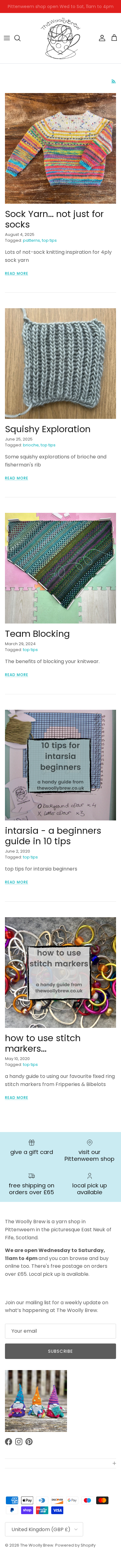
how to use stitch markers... (43, 1043)
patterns (31, 240)
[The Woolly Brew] (60, 38)
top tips (49, 240)
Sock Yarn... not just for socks (54, 219)
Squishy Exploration (48, 429)
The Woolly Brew (36, 1545)
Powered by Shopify (75, 1545)
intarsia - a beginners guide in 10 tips (53, 836)
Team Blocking (37, 634)
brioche (31, 445)
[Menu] (7, 38)
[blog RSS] (113, 81)
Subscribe (60, 1351)
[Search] (20, 38)
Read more (16, 273)
